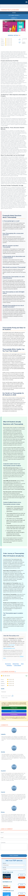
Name (2, 832)
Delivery (3, 43)
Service (4, 863)
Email (2, 837)
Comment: (3, 842)
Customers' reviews (14, 15)
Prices (2, 39)
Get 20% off (7, 878)
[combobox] (14, 865)
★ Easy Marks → (14, 711)
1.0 (26, 676)
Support (2, 45)
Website (21, 877)
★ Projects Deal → (14, 707)
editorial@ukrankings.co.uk (9, 648)
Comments (14, 18)
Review (14, 12)
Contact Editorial (17, 665)
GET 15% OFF (6, 887)
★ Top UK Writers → (14, 714)
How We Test (12, 644)
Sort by (4, 867)
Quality (2, 41)
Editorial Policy (16, 663)
